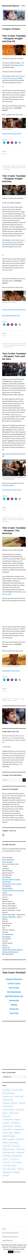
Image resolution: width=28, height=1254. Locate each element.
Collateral (22, 1103)
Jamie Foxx (17, 1126)
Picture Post (16, 1146)
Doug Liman (20, 1109)
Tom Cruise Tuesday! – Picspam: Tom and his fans (14, 356)
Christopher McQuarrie (10, 1103)
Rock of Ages (20, 1149)
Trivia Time (14, 1013)
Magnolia (17, 1132)
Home (4, 1229)
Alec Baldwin (7, 1090)
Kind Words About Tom (14, 996)
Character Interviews (14, 979)
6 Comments (5, 521)
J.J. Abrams (6, 1123)
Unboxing (20, 1169)
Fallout (5, 1113)
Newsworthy (14, 1000)
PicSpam (13, 166)
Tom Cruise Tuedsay (9, 1165)
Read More (17, 1252)
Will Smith (6, 1175)
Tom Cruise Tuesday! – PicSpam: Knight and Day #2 (14, 38)
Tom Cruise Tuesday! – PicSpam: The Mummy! (14, 530)
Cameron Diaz (7, 167)
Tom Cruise (22, 167)
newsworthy (20, 1139)
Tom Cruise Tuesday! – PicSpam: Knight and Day (14, 179)
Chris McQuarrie (8, 1100)
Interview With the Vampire (11, 1119)
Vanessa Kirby (7, 1172)
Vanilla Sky (16, 1172)
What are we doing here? (10, 1236)
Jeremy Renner (8, 1129)
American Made (17, 1090)
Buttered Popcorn (10, 6)
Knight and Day (19, 65)
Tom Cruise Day (16, 1162)
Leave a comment (8, 347)
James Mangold (8, 1126)
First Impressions (14, 992)
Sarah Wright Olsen (9, 1152)
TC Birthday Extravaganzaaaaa (12, 1156)
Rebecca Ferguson (9, 1149)
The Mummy (6, 936)
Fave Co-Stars (14, 988)
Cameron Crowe (8, 1096)
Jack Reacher (15, 1123)
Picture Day (14, 1009)
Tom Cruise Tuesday (21, 166)
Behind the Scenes (9, 1093)
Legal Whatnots (7, 1240)
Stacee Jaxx (20, 1152)
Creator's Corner (14, 983)
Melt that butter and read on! (11, 315)
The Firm (5, 1159)
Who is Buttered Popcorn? (10, 1233)
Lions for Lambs (7, 1132)
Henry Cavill (6, 1116)
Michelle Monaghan (9, 1136)
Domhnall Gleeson (8, 1109)
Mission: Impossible (8, 1139)
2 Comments (7, 169)
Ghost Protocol (14, 1113)
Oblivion (5, 1142)
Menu (23, 5)
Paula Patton (14, 1142)
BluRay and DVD (18, 561)
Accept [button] (10, 1252)
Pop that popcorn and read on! (11, 133)
